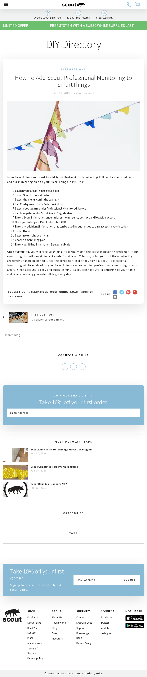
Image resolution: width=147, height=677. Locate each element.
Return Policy (83, 643)
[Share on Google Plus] (135, 292)
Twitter (105, 622)
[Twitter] (73, 366)
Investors (57, 638)
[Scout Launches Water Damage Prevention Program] (15, 455)
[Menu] (6, 4)
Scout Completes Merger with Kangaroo (54, 466)
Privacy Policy (95, 673)
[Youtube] (82, 366)
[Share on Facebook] (115, 292)
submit (130, 580)
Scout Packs (34, 622)
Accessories (34, 643)
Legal (80, 673)
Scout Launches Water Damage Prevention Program (61, 449)
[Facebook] (65, 366)
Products (32, 617)
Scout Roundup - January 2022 (49, 484)
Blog (54, 628)
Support (81, 628)
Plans (30, 637)
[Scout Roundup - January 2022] (15, 489)
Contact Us (82, 617)
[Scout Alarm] (73, 4)
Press (55, 633)
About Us (57, 617)
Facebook (106, 617)
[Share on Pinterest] (128, 292)
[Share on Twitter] (121, 292)
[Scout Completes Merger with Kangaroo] (15, 472)
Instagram (106, 633)
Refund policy (35, 658)
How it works (59, 622)
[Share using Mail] (115, 296)
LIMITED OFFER (15, 25)
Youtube (105, 628)
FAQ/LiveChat (84, 622)
